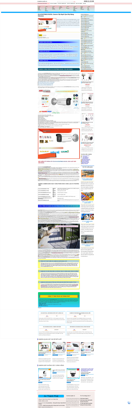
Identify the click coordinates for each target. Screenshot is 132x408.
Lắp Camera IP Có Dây (85, 162)
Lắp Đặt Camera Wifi (71, 3)
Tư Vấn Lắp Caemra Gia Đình (86, 403)
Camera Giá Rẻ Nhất (84, 33)
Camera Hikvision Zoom (85, 18)
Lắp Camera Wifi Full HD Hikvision (59, 54)
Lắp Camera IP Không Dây (85, 159)
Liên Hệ (84, 3)
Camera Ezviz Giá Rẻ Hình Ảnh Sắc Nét (45, 54)
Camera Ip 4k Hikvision (85, 21)
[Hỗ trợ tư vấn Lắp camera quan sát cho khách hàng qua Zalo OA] (129, 402)
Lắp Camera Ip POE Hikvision (86, 26)
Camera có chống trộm (85, 36)
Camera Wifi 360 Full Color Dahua (87, 58)
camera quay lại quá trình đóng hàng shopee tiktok (48, 45)
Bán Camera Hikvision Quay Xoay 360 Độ (87, 60)
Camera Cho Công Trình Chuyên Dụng (86, 38)
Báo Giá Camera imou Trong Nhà (58, 46)
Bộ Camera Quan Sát (85, 155)
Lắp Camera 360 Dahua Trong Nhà (87, 56)
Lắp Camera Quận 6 (84, 398)
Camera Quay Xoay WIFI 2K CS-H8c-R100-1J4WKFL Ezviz (87, 82)
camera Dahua (84, 156)
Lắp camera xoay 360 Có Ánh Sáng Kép (87, 64)
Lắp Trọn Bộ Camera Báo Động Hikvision (46, 63)
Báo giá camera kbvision (68, 48)
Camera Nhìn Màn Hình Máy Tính (86, 40)
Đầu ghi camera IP (84, 163)
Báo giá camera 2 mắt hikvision (44, 48)
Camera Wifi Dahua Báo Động (86, 51)
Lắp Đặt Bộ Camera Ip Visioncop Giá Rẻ (72, 63)
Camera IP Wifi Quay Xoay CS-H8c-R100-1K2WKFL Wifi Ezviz (87, 102)
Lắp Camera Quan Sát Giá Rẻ (86, 400)
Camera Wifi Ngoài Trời (85, 47)
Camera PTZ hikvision (85, 14)
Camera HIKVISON (85, 157)
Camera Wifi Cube (54, 57)
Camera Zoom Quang (85, 160)
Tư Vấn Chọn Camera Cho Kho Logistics (86, 31)
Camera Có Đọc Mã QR (85, 27)
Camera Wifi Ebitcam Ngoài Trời (86, 41)
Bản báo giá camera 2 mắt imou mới (57, 48)
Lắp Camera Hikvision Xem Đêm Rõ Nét (87, 16)
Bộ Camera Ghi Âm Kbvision (59, 63)
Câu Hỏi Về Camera (84, 401)
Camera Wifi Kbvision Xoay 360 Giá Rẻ (87, 53)
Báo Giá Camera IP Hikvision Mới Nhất (71, 46)
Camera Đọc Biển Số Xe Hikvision (87, 24)
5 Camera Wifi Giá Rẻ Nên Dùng (44, 57)
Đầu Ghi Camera (79, 3)
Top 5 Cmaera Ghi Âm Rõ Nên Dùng (45, 46)
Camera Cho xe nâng (84, 29)
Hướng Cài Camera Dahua (85, 404)
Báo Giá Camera (53, 3)
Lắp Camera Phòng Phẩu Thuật (86, 34)
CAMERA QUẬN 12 (42, 1)
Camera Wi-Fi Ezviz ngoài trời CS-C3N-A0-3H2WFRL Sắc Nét (88, 143)
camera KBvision (85, 158)
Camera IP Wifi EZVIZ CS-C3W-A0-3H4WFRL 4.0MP (87, 123)
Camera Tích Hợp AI (84, 161)
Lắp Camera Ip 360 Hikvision (86, 67)
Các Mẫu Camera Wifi (62, 3)
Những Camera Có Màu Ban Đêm (63, 45)
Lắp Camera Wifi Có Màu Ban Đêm (87, 45)
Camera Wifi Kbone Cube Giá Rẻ (71, 54)
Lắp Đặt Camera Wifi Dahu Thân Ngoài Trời (86, 49)
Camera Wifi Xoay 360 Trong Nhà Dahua (86, 43)
